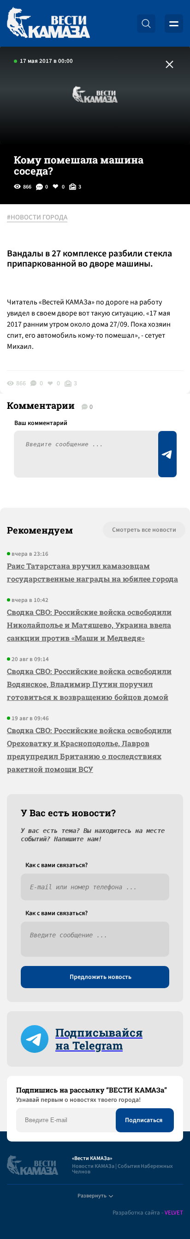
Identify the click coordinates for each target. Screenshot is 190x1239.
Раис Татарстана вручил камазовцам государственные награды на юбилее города (92, 572)
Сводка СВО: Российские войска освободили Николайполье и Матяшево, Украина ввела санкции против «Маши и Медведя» (89, 625)
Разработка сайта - (148, 1213)
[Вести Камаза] (48, 23)
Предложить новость (100, 977)
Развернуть (92, 1196)
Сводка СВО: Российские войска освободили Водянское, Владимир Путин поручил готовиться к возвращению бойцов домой (89, 684)
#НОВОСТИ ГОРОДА (37, 217)
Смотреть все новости (144, 529)
